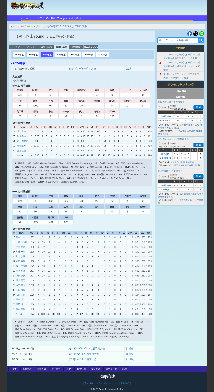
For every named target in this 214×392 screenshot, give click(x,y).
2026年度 (19, 54)
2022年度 (75, 54)
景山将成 (192, 124)
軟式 (81, 369)
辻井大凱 (166, 127)
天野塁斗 (183, 162)
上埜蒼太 (191, 130)
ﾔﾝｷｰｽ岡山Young (55, 18)
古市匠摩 (184, 124)
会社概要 (88, 383)
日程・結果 (46, 46)
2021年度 (88, 54)
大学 (41, 369)
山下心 (193, 200)
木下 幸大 (20, 285)
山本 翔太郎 (21, 242)
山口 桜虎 (21, 150)
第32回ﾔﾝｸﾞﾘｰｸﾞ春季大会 (82, 359)
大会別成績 (61, 46)
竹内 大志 (20, 237)
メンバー (31, 46)
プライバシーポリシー (107, 383)
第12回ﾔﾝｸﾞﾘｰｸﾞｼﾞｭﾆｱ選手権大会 (86, 348)
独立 (111, 369)
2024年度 (47, 54)
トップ (16, 46)
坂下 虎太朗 (22, 140)
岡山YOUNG (165, 158)
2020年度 (102, 54)
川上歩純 (195, 193)
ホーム (24, 18)
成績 (128, 68)
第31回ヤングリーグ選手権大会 (173, 139)
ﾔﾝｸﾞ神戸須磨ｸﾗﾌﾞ (166, 189)
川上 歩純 (21, 131)
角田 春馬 (21, 136)
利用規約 (125, 383)
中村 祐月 (20, 246)
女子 (95, 369)
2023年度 (61, 54)
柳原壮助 (182, 130)
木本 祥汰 (20, 270)
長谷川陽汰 (184, 200)
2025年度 (33, 54)
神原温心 (174, 162)
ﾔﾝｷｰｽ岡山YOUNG (166, 116)
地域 (124, 369)
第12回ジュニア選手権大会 (171, 102)
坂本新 (197, 165)
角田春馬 (189, 165)
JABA (68, 369)
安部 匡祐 (20, 294)
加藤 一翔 (20, 251)
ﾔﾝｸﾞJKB (165, 154)
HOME (14, 369)
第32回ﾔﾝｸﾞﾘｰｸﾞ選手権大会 (83, 354)
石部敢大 (192, 162)
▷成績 (130, 348)
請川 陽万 (21, 145)
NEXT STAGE (91, 46)
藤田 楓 (19, 304)
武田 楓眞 (20, 275)
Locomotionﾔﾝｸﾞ (166, 120)
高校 (27, 369)
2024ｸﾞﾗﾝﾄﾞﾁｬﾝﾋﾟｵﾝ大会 (82, 68)
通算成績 (76, 46)
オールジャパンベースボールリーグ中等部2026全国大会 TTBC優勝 (48, 26)
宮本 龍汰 (20, 309)
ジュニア (37, 18)
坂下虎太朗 (179, 165)
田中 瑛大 (20, 299)
